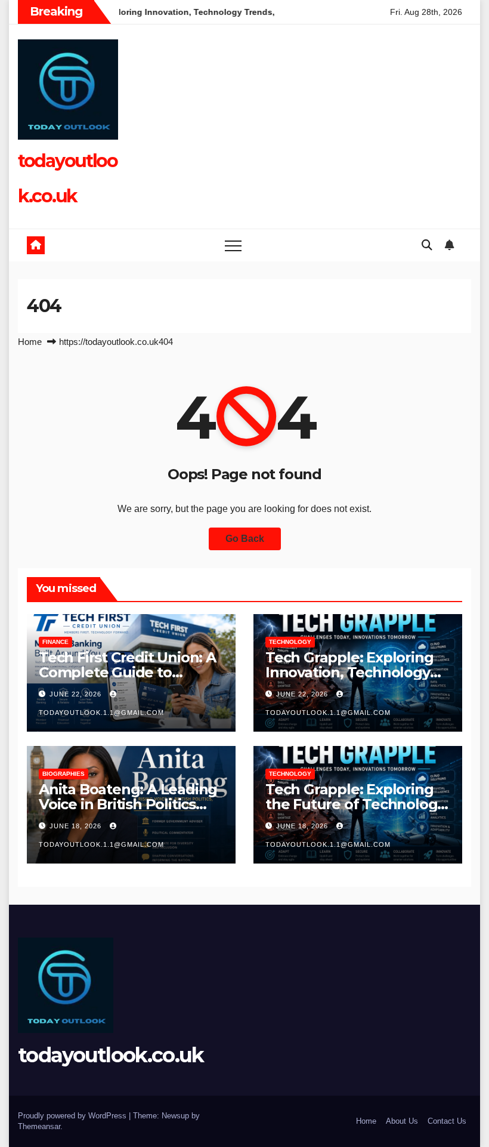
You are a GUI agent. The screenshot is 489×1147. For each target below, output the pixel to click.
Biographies (63, 773)
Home (30, 342)
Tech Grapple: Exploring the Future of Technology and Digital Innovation (355, 804)
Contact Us (447, 1121)
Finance (55, 642)
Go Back (244, 539)
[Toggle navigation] (233, 245)
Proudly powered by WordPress (73, 1115)
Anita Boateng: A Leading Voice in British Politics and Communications (128, 804)
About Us (402, 1121)
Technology (290, 642)
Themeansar (39, 1126)
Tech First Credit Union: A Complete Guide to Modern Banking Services (128, 672)
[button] (427, 245)
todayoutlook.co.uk (110, 1055)
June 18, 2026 (76, 826)
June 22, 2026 (76, 694)
